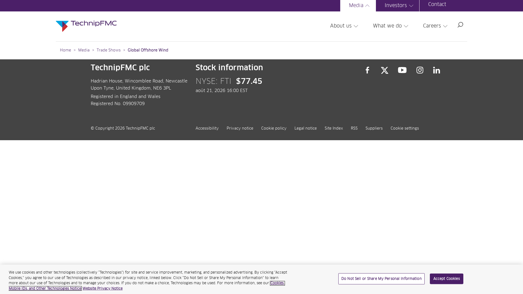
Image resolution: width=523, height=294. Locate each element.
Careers (432, 26)
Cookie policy (274, 128)
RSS (354, 128)
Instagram (420, 70)
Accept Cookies (446, 279)
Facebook (367, 70)
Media (356, 5)
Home (65, 50)
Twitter (384, 70)
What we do (387, 26)
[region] (261, 279)
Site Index (334, 128)
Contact (437, 4)
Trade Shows (109, 50)
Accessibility (207, 128)
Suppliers (374, 128)
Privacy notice (240, 128)
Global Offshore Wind (148, 50)
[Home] (86, 20)
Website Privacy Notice (103, 288)
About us (341, 26)
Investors (396, 5)
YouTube (402, 70)
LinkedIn (436, 70)
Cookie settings (405, 128)
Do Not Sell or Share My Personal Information (381, 279)
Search (460, 25)
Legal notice (305, 128)
